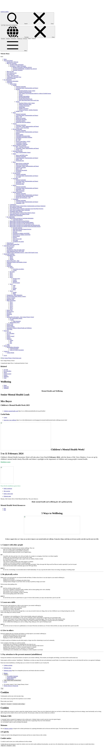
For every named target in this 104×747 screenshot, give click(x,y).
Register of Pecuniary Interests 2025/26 (22, 67)
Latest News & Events (9, 245)
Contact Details (10, 352)
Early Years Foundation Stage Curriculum (20, 210)
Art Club (9, 332)
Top (2, 688)
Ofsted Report (10, 243)
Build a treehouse (8, 488)
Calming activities (8, 665)
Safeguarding (7, 345)
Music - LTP (19, 169)
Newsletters (9, 248)
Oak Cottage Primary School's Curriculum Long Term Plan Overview (26, 208)
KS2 (11, 343)
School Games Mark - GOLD (23, 141)
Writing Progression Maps (25, 104)
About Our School (8, 60)
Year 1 (11, 273)
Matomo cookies (8, 728)
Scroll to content (4, 11)
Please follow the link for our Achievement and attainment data (25, 225)
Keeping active (16, 278)
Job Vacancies (10, 247)
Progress (15, 237)
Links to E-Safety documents (17, 350)
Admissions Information (12, 81)
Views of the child (17, 238)
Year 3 (11, 276)
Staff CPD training (17, 230)
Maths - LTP (19, 116)
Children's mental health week (11, 411)
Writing (17, 101)
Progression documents (21, 170)
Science (15, 123)
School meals (10, 325)
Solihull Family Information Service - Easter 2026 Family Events (22, 252)
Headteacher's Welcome (12, 62)
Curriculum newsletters (18, 269)
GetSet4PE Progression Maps (23, 136)
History (14, 185)
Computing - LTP (20, 203)
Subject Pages (13, 83)
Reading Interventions (24, 96)
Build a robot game (8, 493)
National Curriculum (21, 86)
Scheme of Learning (21, 118)
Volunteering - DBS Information (14, 295)
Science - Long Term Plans (22, 127)
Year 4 (11, 277)
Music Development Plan (22, 164)
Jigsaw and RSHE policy (22, 155)
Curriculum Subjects (18, 219)
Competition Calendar (21, 142)
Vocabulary (18, 138)
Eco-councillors (10, 333)
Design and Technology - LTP (23, 197)
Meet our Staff (10, 71)
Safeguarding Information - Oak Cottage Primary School (20, 317)
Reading (18, 89)
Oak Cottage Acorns (12, 73)
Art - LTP (18, 177)
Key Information (8, 79)
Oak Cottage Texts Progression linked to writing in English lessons (35, 93)
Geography (15, 178)
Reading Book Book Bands (25, 99)
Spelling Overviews (23, 108)
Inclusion (15, 232)
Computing (15, 199)
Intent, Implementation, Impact (23, 152)
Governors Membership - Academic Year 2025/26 (25, 68)
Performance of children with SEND (21, 234)
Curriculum (9, 82)
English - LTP (19, 111)
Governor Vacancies (18, 70)
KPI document (16, 282)
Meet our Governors (11, 63)
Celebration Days (11, 255)
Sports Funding (19, 134)
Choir (8, 344)
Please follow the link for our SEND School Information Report (25, 226)
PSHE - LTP (19, 159)
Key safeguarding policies (16, 318)
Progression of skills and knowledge (24, 196)
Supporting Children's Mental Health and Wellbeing (19, 328)
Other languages (17, 321)
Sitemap (6, 673)
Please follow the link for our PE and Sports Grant (22, 223)
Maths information (11, 300)
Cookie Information (11, 677)
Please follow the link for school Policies (19, 221)
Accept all (9, 704)
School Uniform (10, 326)
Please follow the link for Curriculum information (21, 218)
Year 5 (11, 284)
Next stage (15, 240)
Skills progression (20, 190)
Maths (14, 112)
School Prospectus (11, 78)
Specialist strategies (17, 228)
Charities (9, 265)
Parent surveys (10, 311)
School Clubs (10, 324)
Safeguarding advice (15, 322)
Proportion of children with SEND (21, 233)
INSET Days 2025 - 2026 (13, 260)
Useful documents (14, 348)
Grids (14, 285)
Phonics (21, 94)
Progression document (21, 119)
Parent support (16, 236)
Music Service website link (22, 163)
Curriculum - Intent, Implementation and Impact (27, 126)
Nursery (12, 267)
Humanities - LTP (20, 182)
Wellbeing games (8, 670)
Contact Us (6, 351)
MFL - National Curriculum (22, 147)
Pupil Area (6, 330)
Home (5, 59)
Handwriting (22, 107)
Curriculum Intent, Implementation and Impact (27, 88)
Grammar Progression (24, 105)
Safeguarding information (13, 347)
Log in (5, 355)
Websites (15, 281)
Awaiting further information (17, 64)
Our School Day (11, 74)
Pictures (12, 259)
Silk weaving (7, 491)
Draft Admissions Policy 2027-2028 (15, 251)
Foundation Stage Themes (16, 211)
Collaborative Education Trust (14, 77)
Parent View (10, 310)
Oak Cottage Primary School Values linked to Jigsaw (22, 212)
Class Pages (9, 266)
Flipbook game (7, 496)
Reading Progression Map (25, 92)
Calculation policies (20, 121)
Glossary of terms (11, 297)
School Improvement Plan (13, 244)
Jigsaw (8, 334)
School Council (10, 336)
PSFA (8, 315)
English (14, 85)
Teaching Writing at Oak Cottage (27, 103)
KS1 (11, 341)
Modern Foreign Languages (19, 145)
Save (14, 745)
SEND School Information (16, 215)
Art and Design (16, 173)
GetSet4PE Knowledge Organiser (24, 137)
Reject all (3, 704)
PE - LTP (18, 140)
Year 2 (11, 274)
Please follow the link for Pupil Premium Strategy (21, 222)
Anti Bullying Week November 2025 (16, 249)
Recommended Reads (24, 97)
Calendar (9, 263)
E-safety (15, 280)
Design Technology (17, 192)
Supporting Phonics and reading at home (19, 214)
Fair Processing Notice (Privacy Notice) (16, 296)
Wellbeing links (7, 668)
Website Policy (10, 678)
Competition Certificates (21, 144)
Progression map (20, 160)
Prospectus (9, 314)
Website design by (11, 685)
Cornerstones (13, 204)
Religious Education (18, 151)
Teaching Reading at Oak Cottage (27, 90)
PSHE (14, 153)
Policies (18, 133)
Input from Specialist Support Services (22, 229)
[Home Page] (11, 358)
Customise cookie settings (19, 704)
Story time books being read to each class (29, 100)
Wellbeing (9, 339)
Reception (12, 271)
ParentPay (9, 313)
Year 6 (11, 291)
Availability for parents (18, 241)
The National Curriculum (16, 207)
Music (14, 162)
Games (11, 340)
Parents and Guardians (9, 254)
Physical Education (17, 129)
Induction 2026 (10, 299)
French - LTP (19, 149)
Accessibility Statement (12, 676)
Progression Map (20, 184)
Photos (11, 256)
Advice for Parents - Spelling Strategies (28, 110)
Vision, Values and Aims (13, 75)
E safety (15, 270)
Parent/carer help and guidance (23, 122)
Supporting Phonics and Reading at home (17, 262)
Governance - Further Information (18, 66)
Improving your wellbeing (10, 420)
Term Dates (9, 329)
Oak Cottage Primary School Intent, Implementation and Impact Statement (27, 206)
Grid (14, 286)
